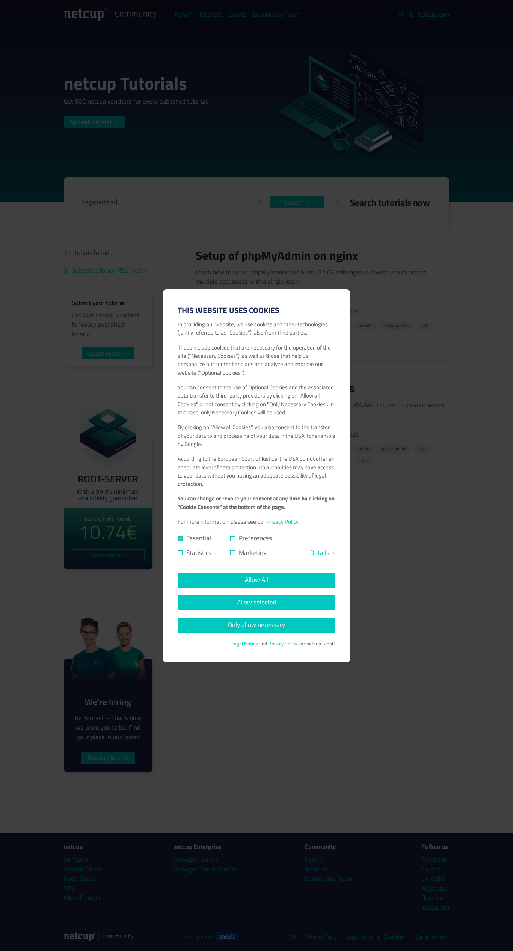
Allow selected (256, 602)
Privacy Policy (282, 521)
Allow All (256, 580)
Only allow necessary (256, 625)
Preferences (255, 538)
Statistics (198, 553)
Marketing (253, 553)
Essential (198, 538)
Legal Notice (245, 643)
